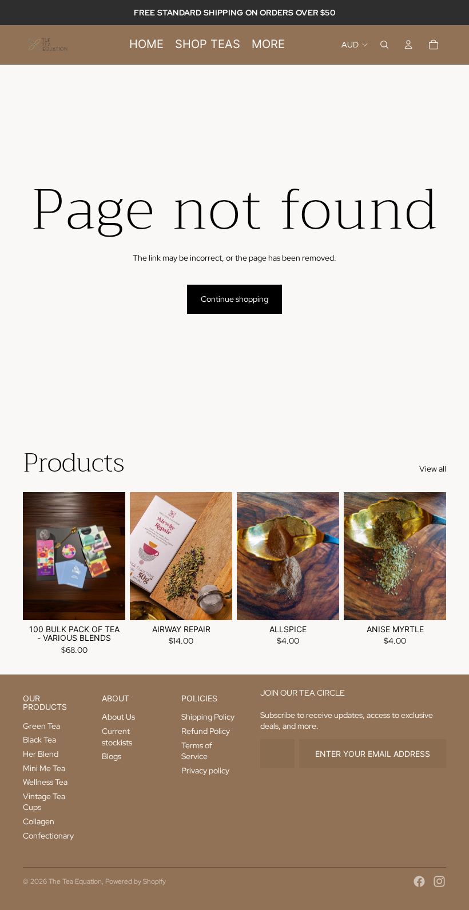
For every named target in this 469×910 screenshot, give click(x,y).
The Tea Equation (75, 881)
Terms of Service (196, 751)
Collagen (38, 821)
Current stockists (117, 737)
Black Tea (39, 740)
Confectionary (48, 836)
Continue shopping (234, 299)
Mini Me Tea (44, 768)
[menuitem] (146, 44)
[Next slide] (116, 555)
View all (432, 469)
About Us (118, 717)
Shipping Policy (207, 717)
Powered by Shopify (135, 881)
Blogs (111, 756)
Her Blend (40, 754)
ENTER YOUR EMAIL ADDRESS (372, 754)
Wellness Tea (45, 782)
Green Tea (41, 726)
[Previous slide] (32, 555)
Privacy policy (205, 770)
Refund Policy (205, 731)
